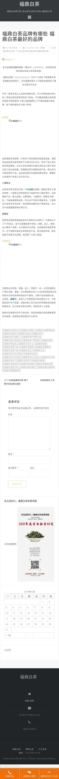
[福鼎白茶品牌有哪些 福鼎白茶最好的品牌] (8, 59)
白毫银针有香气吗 (10, 367)
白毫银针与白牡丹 (10, 330)
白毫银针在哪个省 (10, 347)
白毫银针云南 (24, 333)
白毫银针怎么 (39, 350)
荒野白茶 (29, 749)
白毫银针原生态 (9, 343)
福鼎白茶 (29, 4)
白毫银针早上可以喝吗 (12, 354)
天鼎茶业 (6, 241)
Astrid (40, 758)
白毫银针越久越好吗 (45, 367)
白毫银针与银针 (9, 333)
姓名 (11, 454)
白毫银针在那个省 (10, 350)
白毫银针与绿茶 (26, 330)
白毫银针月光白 (30, 354)
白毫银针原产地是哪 (30, 340)
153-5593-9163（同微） (35, 47)
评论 (10, 414)
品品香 (5, 117)
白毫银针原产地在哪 (11, 340)
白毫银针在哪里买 (42, 347)
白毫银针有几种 (47, 357)
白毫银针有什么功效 (30, 357)
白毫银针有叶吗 (23, 360)
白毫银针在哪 (41, 343)
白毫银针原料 (46, 340)
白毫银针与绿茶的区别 (44, 330)
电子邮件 (13, 468)
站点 (32, 468)
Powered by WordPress (14, 758)
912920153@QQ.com (29, 715)
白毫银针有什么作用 (11, 357)
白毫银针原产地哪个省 (31, 337)
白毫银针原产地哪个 (11, 337)
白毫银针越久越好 (27, 367)
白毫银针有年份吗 (10, 364)
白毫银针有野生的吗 (43, 364)
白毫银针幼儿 (25, 350)
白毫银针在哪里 (26, 347)
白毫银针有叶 (8, 360)
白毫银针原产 (37, 333)
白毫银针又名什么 (25, 343)
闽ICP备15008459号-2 (10, 766)
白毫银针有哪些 (38, 360)
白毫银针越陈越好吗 (11, 370)
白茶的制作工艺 (47, 380)
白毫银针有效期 (26, 364)
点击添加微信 (10, 544)
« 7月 (8, 635)
